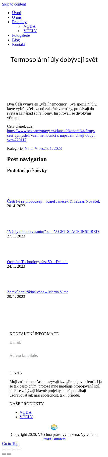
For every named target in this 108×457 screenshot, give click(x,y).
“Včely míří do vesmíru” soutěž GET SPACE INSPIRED (53, 231)
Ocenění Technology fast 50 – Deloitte (37, 262)
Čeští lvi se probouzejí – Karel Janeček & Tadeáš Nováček (53, 201)
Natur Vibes (34, 148)
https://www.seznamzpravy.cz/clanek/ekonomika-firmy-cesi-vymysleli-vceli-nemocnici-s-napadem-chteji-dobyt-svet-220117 (51, 135)
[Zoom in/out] (19, 449)
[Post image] (21, 197)
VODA (26, 412)
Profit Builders (54, 439)
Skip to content (14, 4)
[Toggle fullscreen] (14, 449)
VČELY (26, 417)
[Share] (9, 449)
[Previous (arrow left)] (4, 454)
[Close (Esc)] (4, 449)
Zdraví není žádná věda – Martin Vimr (37, 292)
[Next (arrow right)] (9, 454)
